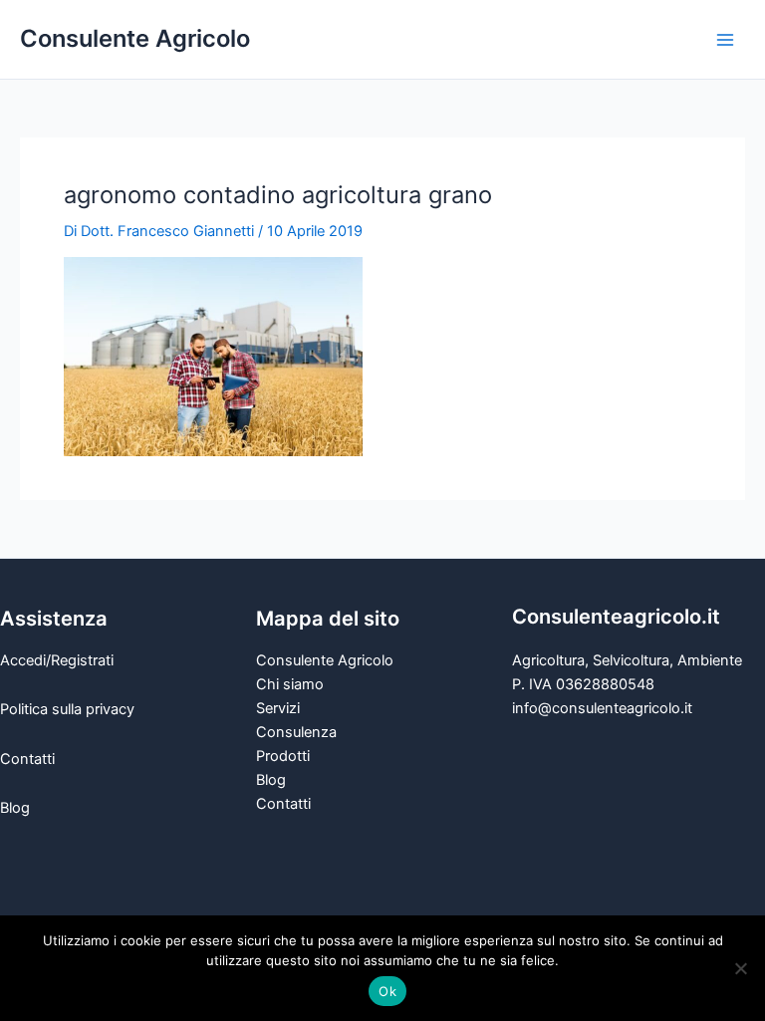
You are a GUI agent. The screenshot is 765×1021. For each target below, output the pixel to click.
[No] (740, 968)
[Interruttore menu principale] (725, 39)
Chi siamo (290, 684)
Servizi (278, 708)
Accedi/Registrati (57, 660)
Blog (15, 808)
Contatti (27, 759)
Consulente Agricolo (135, 38)
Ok (387, 991)
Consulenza (296, 732)
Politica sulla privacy (67, 709)
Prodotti (283, 756)
